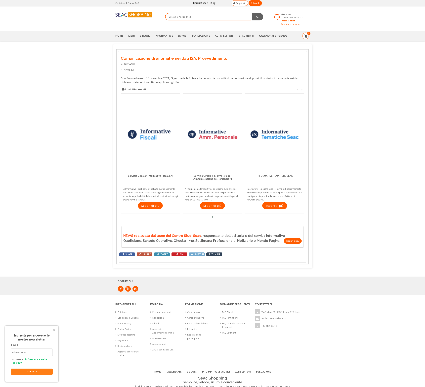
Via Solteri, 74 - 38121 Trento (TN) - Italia (280, 311)
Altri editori (224, 36)
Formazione (201, 36)
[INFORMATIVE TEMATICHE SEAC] (274, 134)
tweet (164, 254)
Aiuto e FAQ (133, 2)
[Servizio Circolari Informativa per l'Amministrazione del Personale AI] (212, 134)
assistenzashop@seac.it (273, 318)
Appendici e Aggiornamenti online (163, 331)
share (128, 254)
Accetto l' (30, 361)
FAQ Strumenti (229, 332)
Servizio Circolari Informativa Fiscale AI (150, 176)
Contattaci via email (290, 23)
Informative (164, 36)
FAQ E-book (228, 312)
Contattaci (120, 2)
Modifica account (126, 334)
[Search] (257, 16)
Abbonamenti (159, 343)
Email (14, 344)
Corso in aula (194, 312)
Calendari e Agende (273, 36)
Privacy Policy (124, 323)
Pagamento (123, 340)
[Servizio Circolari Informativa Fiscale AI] (150, 134)
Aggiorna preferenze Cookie (128, 353)
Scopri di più (150, 206)
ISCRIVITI (32, 371)
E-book (155, 323)
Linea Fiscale (174, 371)
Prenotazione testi (161, 312)
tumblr (215, 254)
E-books (192, 371)
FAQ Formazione (230, 317)
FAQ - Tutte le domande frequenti (234, 325)
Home (119, 36)
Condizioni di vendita (128, 317)
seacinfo (129, 70)
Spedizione (158, 317)
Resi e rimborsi (125, 345)
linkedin (198, 254)
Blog (212, 2)
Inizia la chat (288, 20)
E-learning (192, 329)
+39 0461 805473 (269, 325)
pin (181, 254)
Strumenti (246, 36)
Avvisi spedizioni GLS (163, 349)
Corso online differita (198, 323)
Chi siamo (122, 312)
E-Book (145, 36)
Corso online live (195, 317)
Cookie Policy (124, 329)
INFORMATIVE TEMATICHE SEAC (275, 176)
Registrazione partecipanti (194, 336)
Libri (131, 36)
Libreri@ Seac (200, 2)
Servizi (182, 36)
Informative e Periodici (216, 371)
